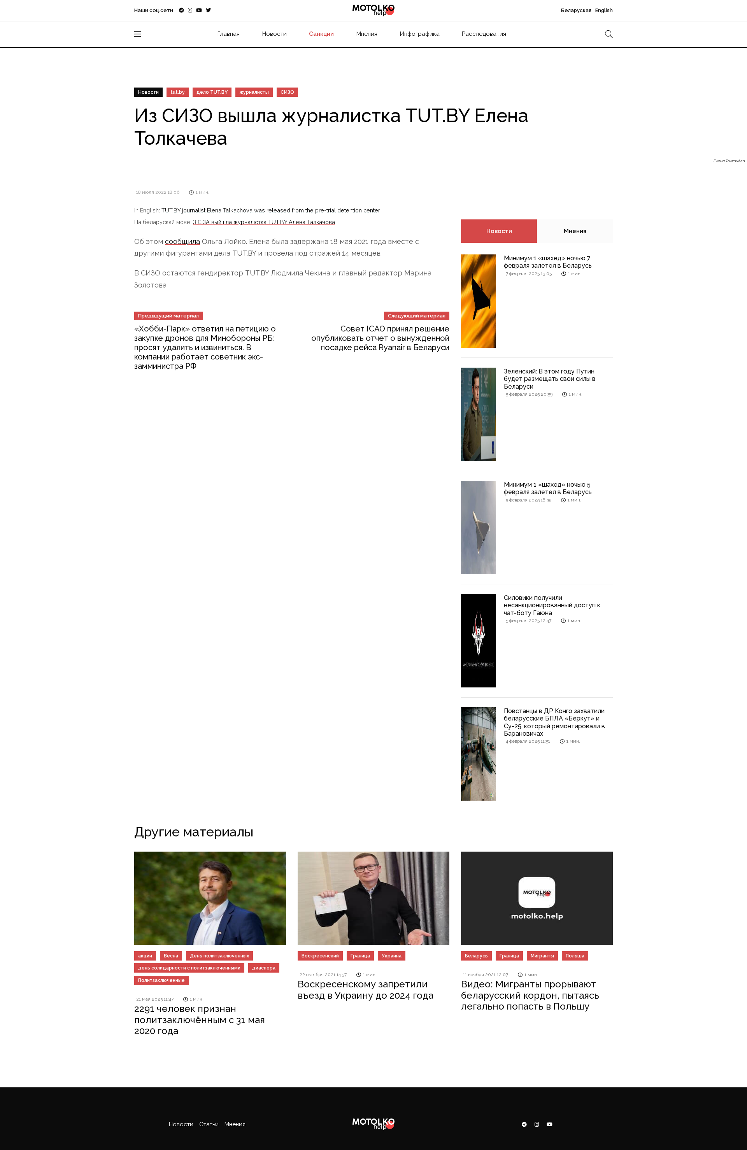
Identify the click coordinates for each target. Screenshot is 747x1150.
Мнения (366, 33)
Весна (171, 956)
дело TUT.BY (212, 92)
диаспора (263, 968)
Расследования (484, 33)
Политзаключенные (161, 980)
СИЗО (287, 92)
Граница (360, 956)
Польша (575, 956)
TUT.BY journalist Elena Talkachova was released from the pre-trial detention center (270, 210)
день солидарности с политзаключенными (189, 968)
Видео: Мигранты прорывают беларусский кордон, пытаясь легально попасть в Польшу (530, 995)
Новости (274, 33)
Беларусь (476, 956)
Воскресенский (320, 956)
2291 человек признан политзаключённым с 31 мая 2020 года (199, 1020)
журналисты (254, 92)
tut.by (177, 92)
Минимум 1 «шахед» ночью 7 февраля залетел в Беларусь (548, 261)
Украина (392, 956)
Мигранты (542, 956)
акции (145, 956)
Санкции (321, 33)
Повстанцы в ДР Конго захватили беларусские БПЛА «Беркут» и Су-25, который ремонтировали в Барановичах (554, 722)
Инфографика (420, 33)
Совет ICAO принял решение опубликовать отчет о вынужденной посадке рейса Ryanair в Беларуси (380, 338)
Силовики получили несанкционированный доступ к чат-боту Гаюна (552, 605)
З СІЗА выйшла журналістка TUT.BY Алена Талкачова (264, 222)
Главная (228, 33)
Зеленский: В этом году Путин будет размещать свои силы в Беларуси (550, 379)
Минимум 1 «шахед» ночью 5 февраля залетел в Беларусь (548, 488)
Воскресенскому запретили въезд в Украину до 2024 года (365, 989)
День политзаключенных (219, 956)
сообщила (182, 241)
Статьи (209, 1124)
